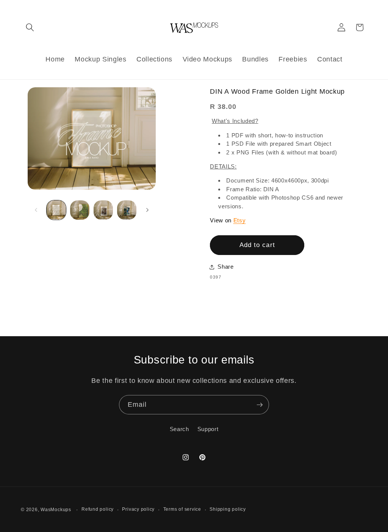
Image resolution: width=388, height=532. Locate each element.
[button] (30, 27)
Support (208, 429)
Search (179, 429)
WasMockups (56, 509)
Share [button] (225, 266)
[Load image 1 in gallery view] (56, 210)
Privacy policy (138, 509)
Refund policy (97, 509)
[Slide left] (36, 209)
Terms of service (182, 509)
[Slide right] (147, 209)
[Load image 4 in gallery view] (126, 210)
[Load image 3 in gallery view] (103, 210)
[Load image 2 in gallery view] (79, 210)
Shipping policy (228, 509)
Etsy (239, 220)
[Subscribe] (259, 405)
